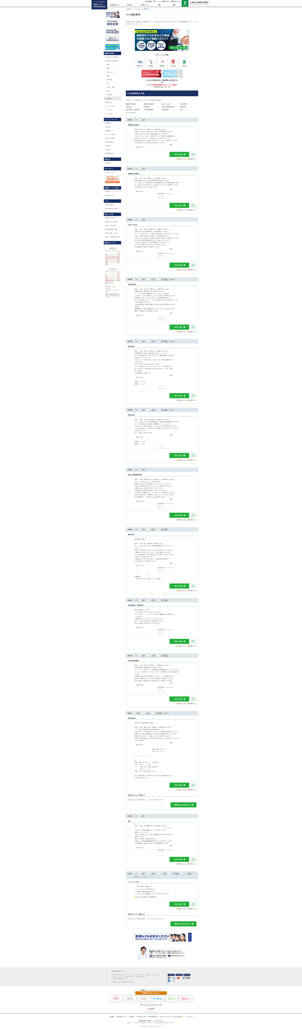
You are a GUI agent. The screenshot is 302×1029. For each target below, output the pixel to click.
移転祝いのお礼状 (111, 218)
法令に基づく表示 (141, 1016)
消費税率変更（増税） (112, 229)
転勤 (108, 64)
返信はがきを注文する (182, 805)
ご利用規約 (132, 1016)
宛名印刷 (108, 127)
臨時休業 (183, 106)
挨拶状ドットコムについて (113, 191)
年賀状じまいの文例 (111, 221)
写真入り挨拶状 (110, 138)
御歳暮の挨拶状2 (149, 104)
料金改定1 (129, 106)
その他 (109, 98)
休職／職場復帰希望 (168, 106)
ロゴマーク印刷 (110, 134)
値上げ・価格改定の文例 (113, 237)
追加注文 (108, 162)
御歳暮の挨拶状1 (131, 104)
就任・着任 (110, 72)
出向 (108, 83)
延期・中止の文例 (111, 225)
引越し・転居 (111, 87)
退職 (108, 68)
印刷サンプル (182, 159)
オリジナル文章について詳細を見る (146, 897)
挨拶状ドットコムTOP (133, 8)
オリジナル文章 (130, 112)
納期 (174, 4)
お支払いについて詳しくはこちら (123, 981)
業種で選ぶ (109, 102)
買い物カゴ (167, 1)
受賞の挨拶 (183, 104)
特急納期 (108, 123)
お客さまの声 (109, 195)
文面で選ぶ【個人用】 (112, 60)
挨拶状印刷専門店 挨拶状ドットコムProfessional (151, 1020)
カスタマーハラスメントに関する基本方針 (170, 1016)
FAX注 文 (193, 154)
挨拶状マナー (192, 159)
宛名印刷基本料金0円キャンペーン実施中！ (164, 84)
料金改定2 (147, 106)
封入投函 (108, 145)
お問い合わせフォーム (177, 955)
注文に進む (178, 154)
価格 (159, 4)
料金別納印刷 (109, 142)
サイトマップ (189, 1016)
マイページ (158, 1)
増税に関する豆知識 (111, 208)
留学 (181, 109)
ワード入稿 (109, 113)
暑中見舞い (110, 94)
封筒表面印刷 (109, 153)
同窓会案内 (165, 109)
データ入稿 (109, 110)
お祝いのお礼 (166, 104)
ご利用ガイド (144, 4)
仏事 (108, 91)
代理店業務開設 (148, 109)
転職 (108, 76)
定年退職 (109, 79)
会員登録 (149, 1)
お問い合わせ (176, 1)
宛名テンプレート (111, 172)
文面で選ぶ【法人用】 (112, 57)
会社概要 (111, 1016)
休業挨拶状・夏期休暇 (132, 109)
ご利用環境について (121, 1016)
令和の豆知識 (109, 204)
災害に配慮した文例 (111, 233)
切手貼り (108, 149)
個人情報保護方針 (153, 1016)
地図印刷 (108, 130)
